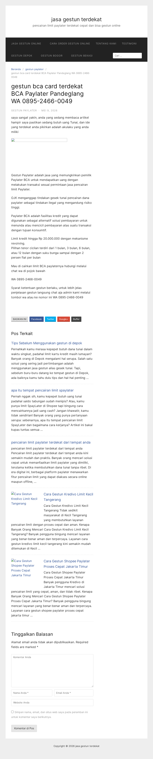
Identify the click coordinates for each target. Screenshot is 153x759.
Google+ (63, 319)
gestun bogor (52, 55)
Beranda (16, 69)
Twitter (50, 319)
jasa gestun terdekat (76, 19)
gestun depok (21, 55)
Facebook (36, 319)
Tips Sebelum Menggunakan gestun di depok (46, 343)
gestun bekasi (82, 55)
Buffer (76, 319)
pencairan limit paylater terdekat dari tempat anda (50, 442)
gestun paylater (34, 69)
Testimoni (129, 43)
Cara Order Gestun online (70, 43)
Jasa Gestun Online (26, 43)
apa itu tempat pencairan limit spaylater (42, 390)
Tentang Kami (106, 43)
